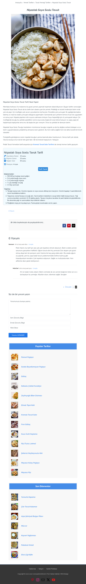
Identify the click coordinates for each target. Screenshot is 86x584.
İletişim (41, 569)
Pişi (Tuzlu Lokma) (28, 444)
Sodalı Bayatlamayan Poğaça (33, 367)
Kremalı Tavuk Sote (29, 415)
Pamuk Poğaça (27, 357)
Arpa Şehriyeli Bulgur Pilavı (32, 516)
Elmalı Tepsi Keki (28, 405)
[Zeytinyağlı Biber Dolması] (14, 393)
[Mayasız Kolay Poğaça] (14, 460)
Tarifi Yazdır (43, 169)
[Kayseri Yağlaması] (14, 533)
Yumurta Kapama (28, 497)
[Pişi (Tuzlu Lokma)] (14, 441)
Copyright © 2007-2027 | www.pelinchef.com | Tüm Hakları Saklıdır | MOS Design (43, 574)
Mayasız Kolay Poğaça (30, 463)
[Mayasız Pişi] (14, 470)
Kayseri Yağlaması (28, 535)
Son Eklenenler (43, 486)
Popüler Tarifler (43, 346)
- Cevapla (30, 244)
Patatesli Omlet (27, 545)
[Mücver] (14, 524)
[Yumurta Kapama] (14, 495)
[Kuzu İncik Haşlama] (14, 432)
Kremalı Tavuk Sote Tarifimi (43, 144)
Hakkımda (32, 569)
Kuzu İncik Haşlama (29, 434)
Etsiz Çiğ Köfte (27, 555)
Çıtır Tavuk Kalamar (29, 507)
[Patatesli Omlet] (14, 543)
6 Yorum (11, 211)
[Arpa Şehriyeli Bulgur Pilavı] (14, 514)
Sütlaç (23, 376)
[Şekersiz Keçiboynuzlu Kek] (14, 451)
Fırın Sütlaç (25, 424)
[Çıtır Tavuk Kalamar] (14, 504)
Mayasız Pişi (26, 472)
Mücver (24, 526)
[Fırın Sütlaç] (14, 422)
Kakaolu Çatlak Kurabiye (31, 386)
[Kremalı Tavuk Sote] (14, 412)
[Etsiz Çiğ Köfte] (14, 552)
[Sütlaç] (14, 374)
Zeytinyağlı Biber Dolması (31, 396)
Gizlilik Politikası (51, 569)
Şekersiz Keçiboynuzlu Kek (31, 453)
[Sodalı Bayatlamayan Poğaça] (14, 364)
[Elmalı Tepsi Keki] (14, 403)
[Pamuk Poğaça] (14, 355)
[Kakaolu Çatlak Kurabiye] (14, 384)
